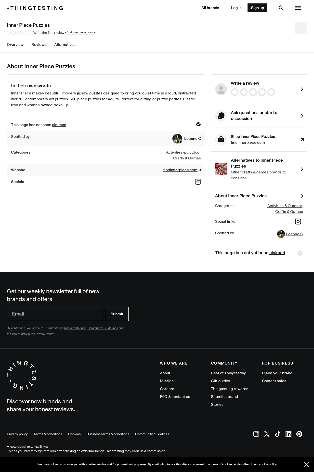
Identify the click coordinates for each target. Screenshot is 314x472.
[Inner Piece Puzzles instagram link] (198, 182)
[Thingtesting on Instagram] (256, 435)
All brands (210, 8)
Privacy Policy (44, 334)
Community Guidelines (103, 328)
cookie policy (268, 464)
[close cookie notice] (306, 464)
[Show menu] (298, 8)
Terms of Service (75, 328)
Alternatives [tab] (65, 44)
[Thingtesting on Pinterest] (299, 435)
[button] (186, 139)
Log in (236, 8)
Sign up (257, 8)
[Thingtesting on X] (267, 435)
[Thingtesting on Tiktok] (278, 435)
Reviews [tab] (38, 44)
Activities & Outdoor (284, 206)
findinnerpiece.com (79, 33)
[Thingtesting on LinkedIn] (288, 435)
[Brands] (36, 8)
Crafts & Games (289, 211)
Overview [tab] (15, 44)
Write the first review (48, 32)
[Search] (281, 8)
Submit (117, 314)
